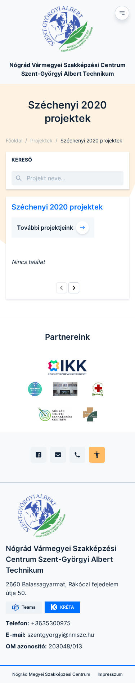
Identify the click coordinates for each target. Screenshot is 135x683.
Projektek (41, 140)
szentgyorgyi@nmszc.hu (60, 634)
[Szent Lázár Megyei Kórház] (90, 414)
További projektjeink (45, 227)
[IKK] (67, 367)
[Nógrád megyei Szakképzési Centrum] (55, 414)
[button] (62, 288)
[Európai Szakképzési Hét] (35, 389)
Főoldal (14, 140)
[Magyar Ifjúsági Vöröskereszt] (97, 389)
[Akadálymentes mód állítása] (97, 455)
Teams (29, 607)
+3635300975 (51, 623)
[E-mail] (58, 455)
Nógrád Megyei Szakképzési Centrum (51, 674)
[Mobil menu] (122, 13)
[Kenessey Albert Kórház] (65, 389)
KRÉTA (67, 607)
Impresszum (110, 674)
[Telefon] (77, 455)
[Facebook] (38, 455)
